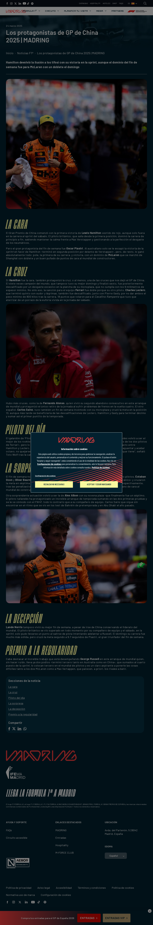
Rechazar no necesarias (54, 484)
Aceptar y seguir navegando (99, 484)
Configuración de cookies (45, 476)
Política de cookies (101, 467)
